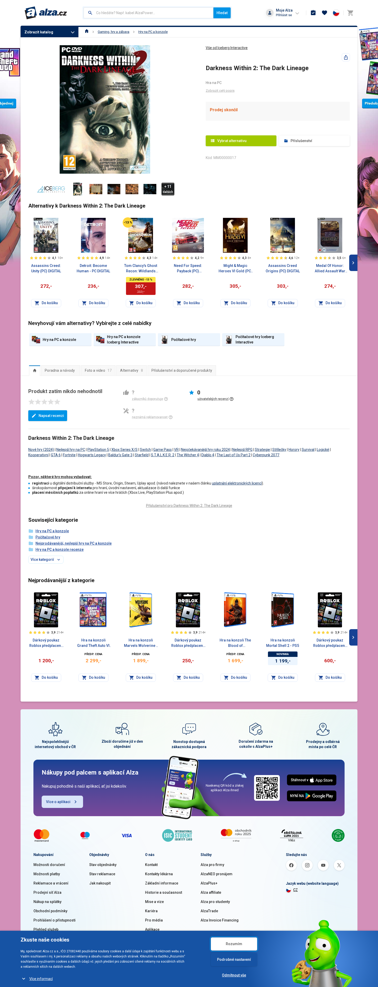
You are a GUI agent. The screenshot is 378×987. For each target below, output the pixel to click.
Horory (294, 450)
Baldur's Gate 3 (120, 455)
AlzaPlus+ (209, 883)
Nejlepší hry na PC (70, 450)
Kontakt (151, 865)
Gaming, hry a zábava (113, 32)
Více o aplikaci (58, 802)
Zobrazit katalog (38, 32)
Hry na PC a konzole (153, 32)
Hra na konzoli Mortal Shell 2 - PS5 (282, 643)
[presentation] (34, 370)
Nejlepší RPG (242, 450)
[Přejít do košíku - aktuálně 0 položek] (350, 13)
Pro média (154, 920)
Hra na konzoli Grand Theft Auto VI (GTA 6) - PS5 (93, 643)
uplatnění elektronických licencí (237, 483)
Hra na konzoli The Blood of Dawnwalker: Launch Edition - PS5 (235, 643)
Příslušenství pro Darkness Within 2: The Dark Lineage (189, 506)
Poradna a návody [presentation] (60, 370)
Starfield (142, 455)
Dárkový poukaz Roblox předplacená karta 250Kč (188, 643)
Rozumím (234, 944)
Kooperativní (38, 455)
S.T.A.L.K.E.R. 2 (162, 455)
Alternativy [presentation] (131, 370)
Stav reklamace (102, 874)
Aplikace (152, 929)
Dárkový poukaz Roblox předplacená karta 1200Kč (46, 643)
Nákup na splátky (47, 902)
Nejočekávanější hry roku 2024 (205, 450)
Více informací (41, 979)
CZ (295, 890)
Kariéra (151, 911)
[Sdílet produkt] (346, 57)
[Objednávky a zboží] (313, 13)
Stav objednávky (102, 865)
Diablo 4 (207, 455)
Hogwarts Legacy (92, 455)
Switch (145, 450)
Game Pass (162, 450)
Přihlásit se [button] (284, 15)
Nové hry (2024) (41, 450)
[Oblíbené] (324, 13)
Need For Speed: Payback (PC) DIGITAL (188, 269)
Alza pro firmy (212, 865)
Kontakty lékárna (159, 874)
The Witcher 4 (188, 455)
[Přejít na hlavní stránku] (46, 12)
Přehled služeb (45, 929)
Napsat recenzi (51, 416)
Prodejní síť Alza (47, 892)
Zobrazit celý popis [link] (220, 90)
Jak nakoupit (100, 883)
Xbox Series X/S (124, 450)
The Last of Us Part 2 (233, 455)
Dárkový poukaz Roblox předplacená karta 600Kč (330, 643)
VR (176, 450)
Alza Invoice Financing (220, 920)
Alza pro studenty (215, 902)
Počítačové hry (47, 537)
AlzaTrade (209, 911)
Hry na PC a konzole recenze (59, 549)
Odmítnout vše (234, 975)
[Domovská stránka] (87, 32)
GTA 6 (56, 455)
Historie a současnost (163, 892)
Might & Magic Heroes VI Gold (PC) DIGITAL (235, 269)
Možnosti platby (46, 874)
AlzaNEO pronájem (216, 874)
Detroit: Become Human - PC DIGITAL (93, 268)
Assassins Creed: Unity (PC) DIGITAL (46, 268)
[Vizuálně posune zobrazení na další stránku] (353, 263)
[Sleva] (128, 222)
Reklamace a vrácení (50, 883)
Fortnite (69, 455)
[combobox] (148, 12)
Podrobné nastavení (234, 959)
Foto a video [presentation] (98, 370)
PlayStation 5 (98, 450)
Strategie (262, 450)
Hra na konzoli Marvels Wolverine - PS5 (141, 643)
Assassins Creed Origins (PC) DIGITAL (283, 268)
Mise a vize (154, 902)
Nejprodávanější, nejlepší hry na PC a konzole (73, 543)
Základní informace (161, 883)
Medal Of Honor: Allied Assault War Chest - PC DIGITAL (329, 269)
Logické (323, 450)
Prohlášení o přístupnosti (54, 920)
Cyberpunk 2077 (266, 455)
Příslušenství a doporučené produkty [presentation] (181, 370)
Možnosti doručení (49, 865)
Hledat (222, 13)
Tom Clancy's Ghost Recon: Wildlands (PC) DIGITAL (140, 269)
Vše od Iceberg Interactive (227, 48)
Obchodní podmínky (50, 911)
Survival (308, 450)
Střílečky (279, 450)
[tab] (34, 370)
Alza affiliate (211, 892)
